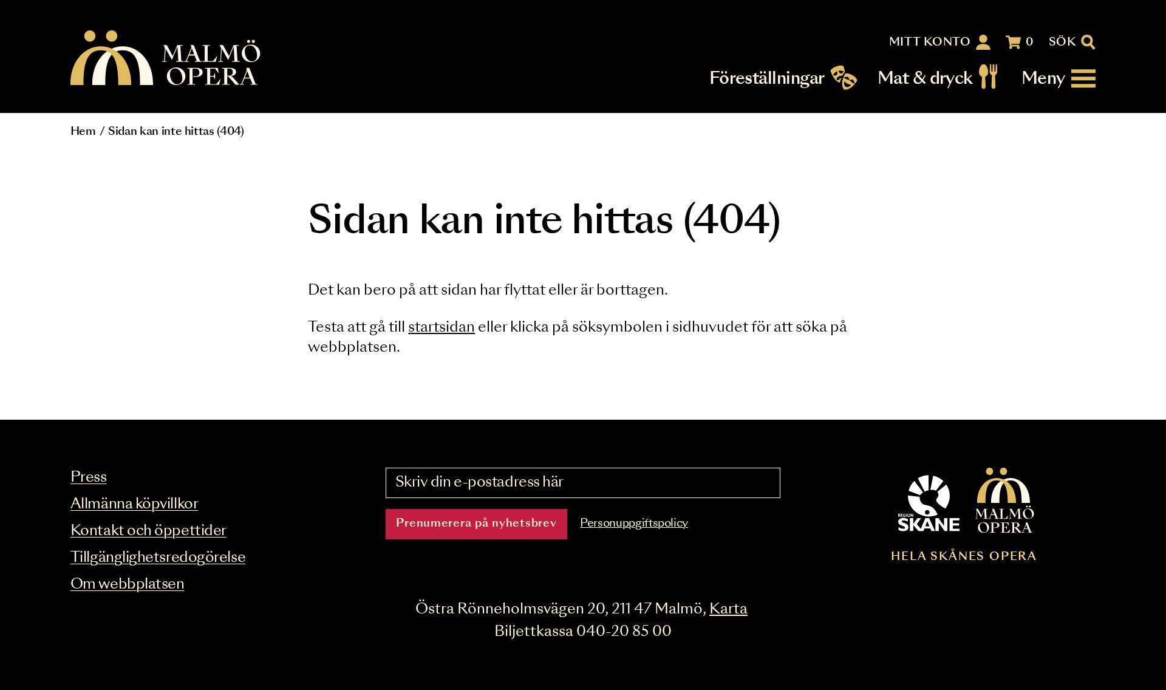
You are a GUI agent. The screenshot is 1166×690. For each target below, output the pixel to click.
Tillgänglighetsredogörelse (157, 558)
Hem (83, 131)
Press (88, 478)
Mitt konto (930, 42)
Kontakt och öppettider (148, 531)
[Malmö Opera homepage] (166, 58)
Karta (728, 610)
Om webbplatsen (127, 585)
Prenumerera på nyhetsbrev (476, 523)
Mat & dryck (925, 78)
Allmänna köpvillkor (134, 504)
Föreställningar (767, 78)
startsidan (441, 328)
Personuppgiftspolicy (634, 523)
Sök (1062, 42)
